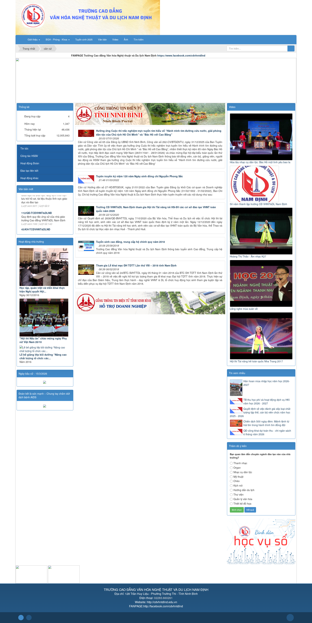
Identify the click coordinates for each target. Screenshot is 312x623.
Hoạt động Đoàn (29, 163)
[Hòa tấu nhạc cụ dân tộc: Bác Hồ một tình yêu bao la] (261, 136)
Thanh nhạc (240, 463)
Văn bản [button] (102, 39)
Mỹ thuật (238, 476)
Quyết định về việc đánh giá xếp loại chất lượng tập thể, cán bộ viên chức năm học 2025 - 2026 (260, 412)
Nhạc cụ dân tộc (242, 472)
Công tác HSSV (29, 156)
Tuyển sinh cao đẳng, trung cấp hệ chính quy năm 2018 (130, 242)
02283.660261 (163, 598)
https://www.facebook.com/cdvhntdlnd (149, 55)
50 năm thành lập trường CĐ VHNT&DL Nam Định (258, 204)
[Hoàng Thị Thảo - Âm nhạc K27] (261, 231)
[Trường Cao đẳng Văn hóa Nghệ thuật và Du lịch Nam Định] (88, 17)
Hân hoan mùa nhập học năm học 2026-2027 (266, 383)
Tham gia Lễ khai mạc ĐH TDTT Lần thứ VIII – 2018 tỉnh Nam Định (136, 265)
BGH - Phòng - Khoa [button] (57, 39)
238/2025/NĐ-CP (31, 226)
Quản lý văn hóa (242, 499)
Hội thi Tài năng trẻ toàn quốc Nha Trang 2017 (256, 361)
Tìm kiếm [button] (139, 39)
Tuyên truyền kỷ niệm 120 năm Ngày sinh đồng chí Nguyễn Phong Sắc (139, 176)
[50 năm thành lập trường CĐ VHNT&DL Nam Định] (255, 183)
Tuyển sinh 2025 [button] (83, 39)
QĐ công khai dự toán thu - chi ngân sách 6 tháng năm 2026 (267, 432)
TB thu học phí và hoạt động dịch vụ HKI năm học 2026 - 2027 (266, 401)
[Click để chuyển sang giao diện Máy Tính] (29, 617)
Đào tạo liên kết (29, 170)
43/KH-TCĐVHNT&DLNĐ (35, 210)
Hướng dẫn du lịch (243, 490)
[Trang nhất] (20, 39)
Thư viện (238, 494)
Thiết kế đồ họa (242, 503)
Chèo (236, 481)
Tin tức (24, 148)
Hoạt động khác (29, 178)
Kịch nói (237, 485)
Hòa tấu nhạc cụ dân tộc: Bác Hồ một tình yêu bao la (260, 162)
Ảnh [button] (126, 39)
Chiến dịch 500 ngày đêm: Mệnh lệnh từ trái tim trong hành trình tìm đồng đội (266, 423)
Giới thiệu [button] (33, 39)
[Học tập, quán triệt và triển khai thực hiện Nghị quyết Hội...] (45, 267)
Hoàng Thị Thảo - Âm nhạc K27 (248, 256)
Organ (237, 467)
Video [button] (115, 39)
